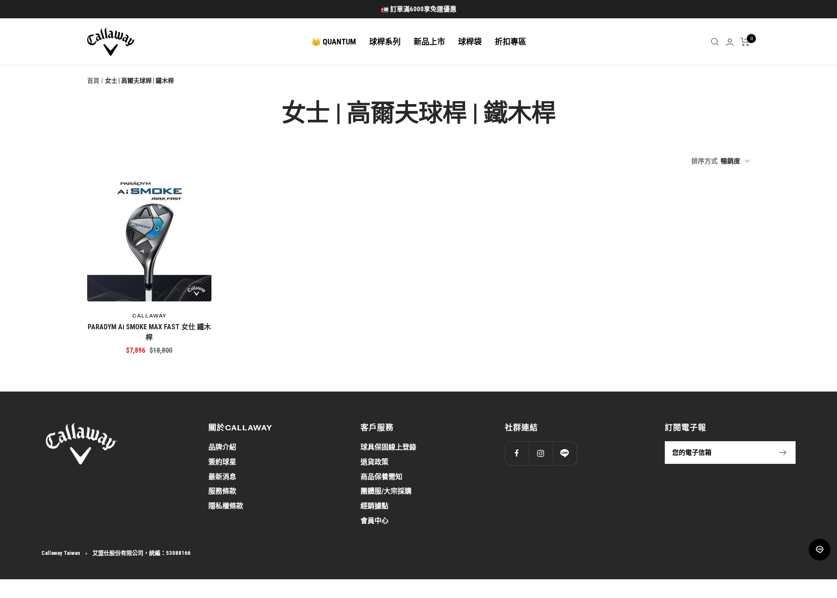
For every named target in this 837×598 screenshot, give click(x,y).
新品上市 (429, 41)
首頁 (93, 80)
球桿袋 (470, 41)
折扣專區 (510, 41)
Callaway (149, 315)
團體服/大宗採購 (386, 491)
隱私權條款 (225, 506)
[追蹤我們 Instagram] (541, 453)
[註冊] (783, 452)
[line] (819, 550)
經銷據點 (374, 506)
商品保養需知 (381, 477)
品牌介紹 (222, 447)
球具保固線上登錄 (388, 447)
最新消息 (222, 477)
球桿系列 (385, 41)
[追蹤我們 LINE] (565, 453)
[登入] (730, 42)
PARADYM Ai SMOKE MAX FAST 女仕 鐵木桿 (149, 332)
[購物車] (745, 41)
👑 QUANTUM (333, 41)
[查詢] (715, 42)
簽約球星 (222, 462)
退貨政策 (374, 462)
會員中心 (374, 521)
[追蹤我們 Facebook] (517, 453)
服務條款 (222, 491)
